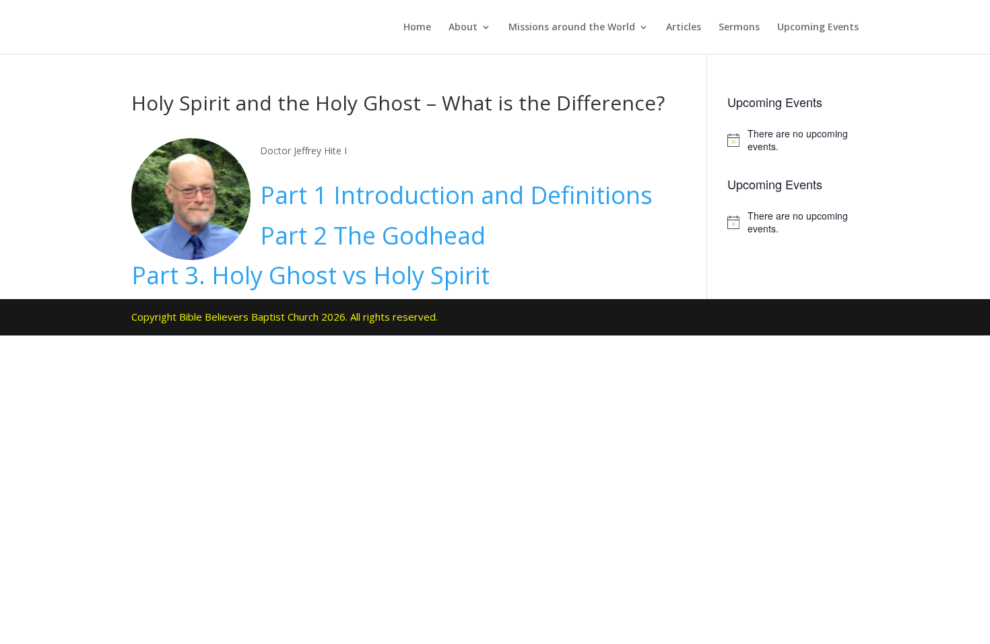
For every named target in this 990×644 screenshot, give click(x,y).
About (463, 27)
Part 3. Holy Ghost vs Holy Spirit (310, 275)
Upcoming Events (818, 27)
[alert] (793, 140)
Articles (683, 27)
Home (417, 27)
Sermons (739, 27)
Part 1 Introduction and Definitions (456, 195)
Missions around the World (571, 27)
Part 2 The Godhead (373, 235)
